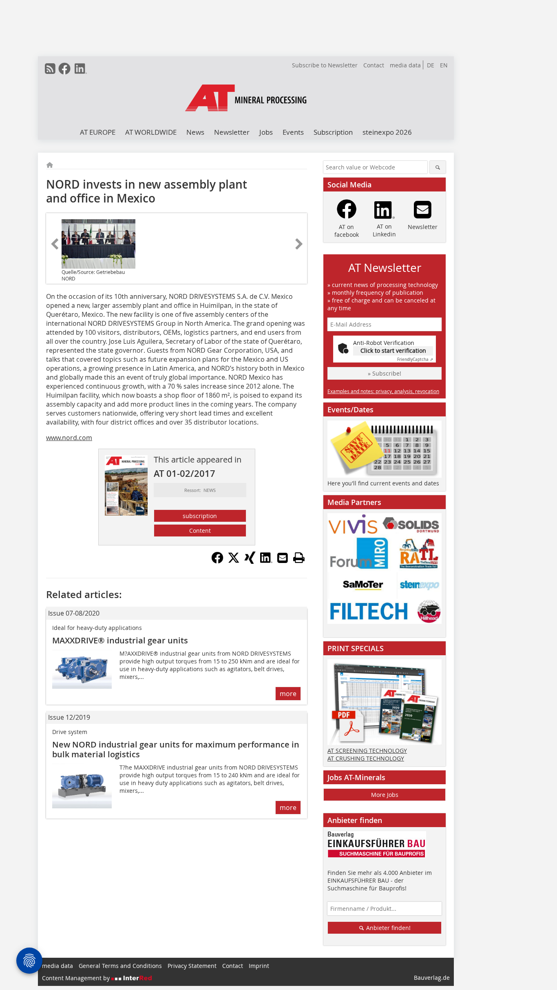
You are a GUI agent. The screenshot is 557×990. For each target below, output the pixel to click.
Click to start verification (393, 350)
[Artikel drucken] (299, 557)
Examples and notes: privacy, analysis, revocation (383, 391)
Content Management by (76, 978)
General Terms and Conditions (120, 966)
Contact (373, 65)
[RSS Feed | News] (50, 68)
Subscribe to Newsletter (325, 65)
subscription (200, 516)
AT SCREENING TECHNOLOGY (367, 750)
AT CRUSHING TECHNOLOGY (365, 758)
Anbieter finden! (388, 928)
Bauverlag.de (432, 977)
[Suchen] (438, 167)
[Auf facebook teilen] (217, 561)
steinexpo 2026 (387, 132)
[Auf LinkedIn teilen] (266, 561)
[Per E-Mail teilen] (282, 557)
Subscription (333, 132)
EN (444, 65)
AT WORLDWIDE (151, 132)
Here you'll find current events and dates (383, 483)
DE (430, 65)
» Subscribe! (384, 373)
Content (200, 530)
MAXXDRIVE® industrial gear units (120, 640)
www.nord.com (69, 437)
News (195, 132)
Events (293, 132)
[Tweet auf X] (233, 561)
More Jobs (384, 795)
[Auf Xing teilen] (250, 561)
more (288, 693)
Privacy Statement (192, 966)
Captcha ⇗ (415, 359)
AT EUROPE (97, 132)
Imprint (259, 966)
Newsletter (232, 132)
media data (405, 65)
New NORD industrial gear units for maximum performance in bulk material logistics (175, 749)
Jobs (266, 132)
